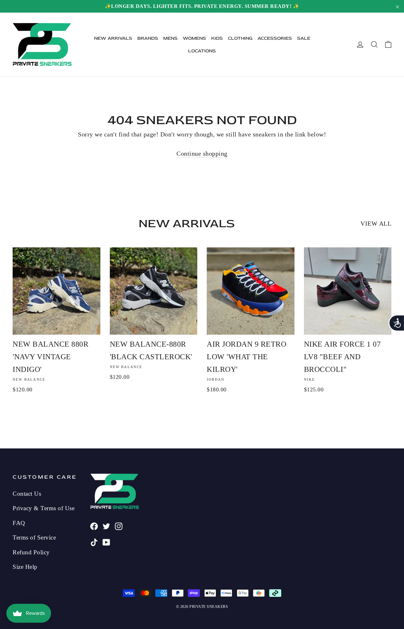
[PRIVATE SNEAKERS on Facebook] (94, 525)
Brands (147, 38)
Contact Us (27, 493)
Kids (217, 38)
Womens (194, 38)
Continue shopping (202, 153)
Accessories (275, 38)
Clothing (240, 38)
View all (375, 223)
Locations (202, 51)
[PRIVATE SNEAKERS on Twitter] (106, 525)
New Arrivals (113, 38)
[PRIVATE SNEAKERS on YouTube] (106, 541)
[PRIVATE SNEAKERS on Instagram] (118, 525)
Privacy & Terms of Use (43, 508)
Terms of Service (34, 537)
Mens (170, 38)
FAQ (19, 523)
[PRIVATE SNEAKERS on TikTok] (94, 541)
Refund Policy (31, 552)
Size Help (25, 566)
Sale (303, 38)
